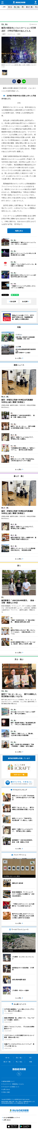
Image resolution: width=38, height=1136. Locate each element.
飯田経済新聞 (19, 2)
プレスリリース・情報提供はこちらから (13, 1084)
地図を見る (19, 231)
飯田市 (4, 34)
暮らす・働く (29, 7)
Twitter (19, 1074)
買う (23, 7)
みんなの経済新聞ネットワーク (19, 1110)
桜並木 (18, 34)
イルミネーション (11, 34)
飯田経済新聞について (9, 1081)
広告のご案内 (6, 1092)
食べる (10, 7)
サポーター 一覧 (19, 774)
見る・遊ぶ (17, 7)
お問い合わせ (6, 1089)
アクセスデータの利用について (11, 1086)
